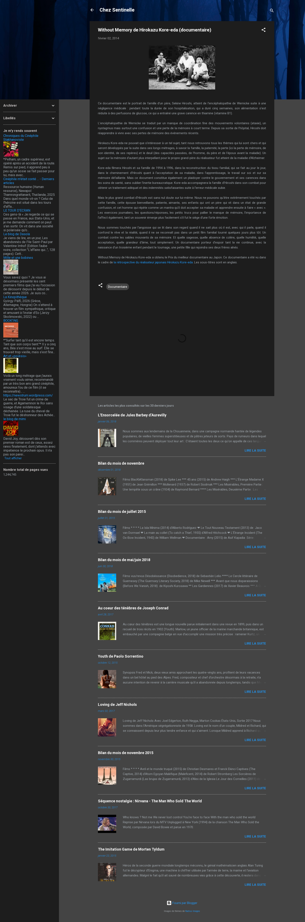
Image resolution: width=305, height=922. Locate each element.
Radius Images (192, 911)
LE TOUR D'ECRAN (16, 210)
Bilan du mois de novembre (121, 463)
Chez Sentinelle (117, 10)
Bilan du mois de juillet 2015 (122, 511)
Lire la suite (255, 450)
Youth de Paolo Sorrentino (120, 656)
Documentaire (117, 287)
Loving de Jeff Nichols (117, 704)
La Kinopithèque (15, 297)
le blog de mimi (14, 419)
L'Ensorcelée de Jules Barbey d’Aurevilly (132, 415)
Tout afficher (13, 458)
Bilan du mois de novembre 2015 (125, 753)
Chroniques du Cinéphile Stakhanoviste (20, 138)
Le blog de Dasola (16, 234)
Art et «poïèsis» (15, 356)
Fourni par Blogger (184, 903)
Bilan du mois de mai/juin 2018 (124, 560)
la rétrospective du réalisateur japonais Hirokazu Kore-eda (153, 262)
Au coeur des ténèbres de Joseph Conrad (133, 608)
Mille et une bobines (18, 258)
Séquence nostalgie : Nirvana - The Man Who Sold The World (150, 801)
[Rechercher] (271, 11)
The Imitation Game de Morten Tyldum (131, 849)
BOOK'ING (10, 321)
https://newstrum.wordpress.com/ (28, 395)
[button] (263, 30)
